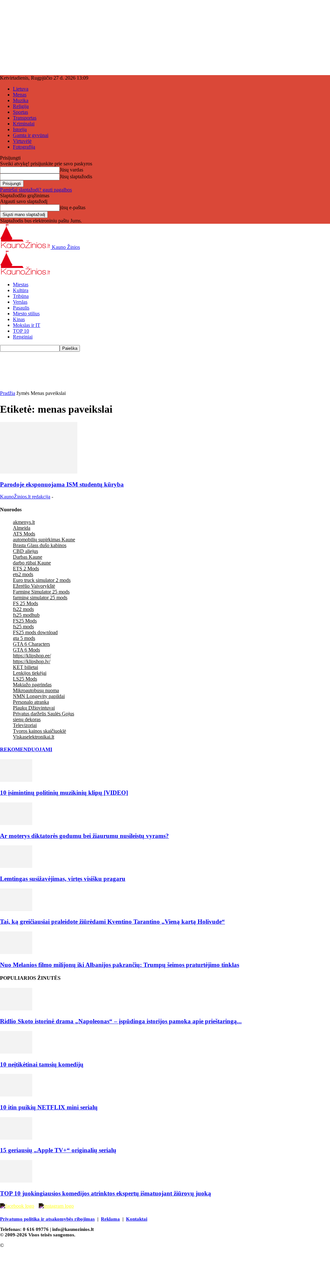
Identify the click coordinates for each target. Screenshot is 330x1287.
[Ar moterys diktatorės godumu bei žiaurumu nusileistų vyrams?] (16, 823)
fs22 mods (23, 609)
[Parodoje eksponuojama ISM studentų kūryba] (38, 472)
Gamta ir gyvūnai (30, 135)
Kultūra (20, 290)
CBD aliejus (25, 551)
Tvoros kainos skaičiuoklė (39, 731)
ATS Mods (24, 533)
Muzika (20, 100)
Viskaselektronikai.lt (33, 737)
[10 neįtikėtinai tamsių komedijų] (16, 1052)
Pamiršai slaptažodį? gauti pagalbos (36, 189)
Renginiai (23, 336)
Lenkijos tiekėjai (29, 673)
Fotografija (24, 147)
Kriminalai (23, 123)
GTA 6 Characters (31, 644)
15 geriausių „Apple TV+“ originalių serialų (58, 1150)
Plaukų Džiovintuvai (34, 708)
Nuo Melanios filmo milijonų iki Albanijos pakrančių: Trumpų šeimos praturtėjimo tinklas (119, 964)
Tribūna (21, 296)
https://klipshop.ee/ (32, 655)
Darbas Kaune (27, 557)
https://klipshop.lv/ (31, 661)
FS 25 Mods (25, 603)
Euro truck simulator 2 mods (42, 580)
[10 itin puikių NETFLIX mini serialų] (16, 1094)
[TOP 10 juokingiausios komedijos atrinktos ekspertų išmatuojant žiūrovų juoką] (16, 1181)
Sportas (20, 112)
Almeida (21, 528)
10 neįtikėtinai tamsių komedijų (41, 1064)
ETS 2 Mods (26, 568)
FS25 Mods (25, 621)
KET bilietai (25, 667)
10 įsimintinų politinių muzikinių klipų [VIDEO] (64, 792)
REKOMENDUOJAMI (26, 749)
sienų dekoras (27, 719)
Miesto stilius (26, 313)
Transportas (24, 118)
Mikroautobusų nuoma (36, 690)
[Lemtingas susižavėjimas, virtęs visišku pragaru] (16, 866)
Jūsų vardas (71, 169)
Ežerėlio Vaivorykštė (34, 586)
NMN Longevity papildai (39, 696)
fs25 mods (23, 626)
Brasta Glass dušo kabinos (39, 545)
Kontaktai (136, 1219)
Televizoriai (25, 725)
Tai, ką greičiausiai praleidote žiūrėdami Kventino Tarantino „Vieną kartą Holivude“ (112, 921)
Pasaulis (21, 307)
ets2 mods (23, 574)
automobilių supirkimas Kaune (44, 539)
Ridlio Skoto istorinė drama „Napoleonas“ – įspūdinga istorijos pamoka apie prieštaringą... (121, 1021)
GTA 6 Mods (26, 650)
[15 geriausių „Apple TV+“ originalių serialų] (16, 1138)
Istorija (20, 129)
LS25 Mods (25, 679)
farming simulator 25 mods (40, 597)
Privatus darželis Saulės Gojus (43, 713)
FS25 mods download (35, 632)
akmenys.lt (24, 522)
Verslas (20, 302)
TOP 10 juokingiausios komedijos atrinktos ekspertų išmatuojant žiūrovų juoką (105, 1193)
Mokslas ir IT (26, 325)
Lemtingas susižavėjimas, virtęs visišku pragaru (62, 878)
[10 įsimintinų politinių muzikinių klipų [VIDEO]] (16, 780)
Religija (21, 106)
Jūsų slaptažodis (76, 176)
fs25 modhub (26, 615)
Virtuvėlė (22, 141)
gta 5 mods (24, 638)
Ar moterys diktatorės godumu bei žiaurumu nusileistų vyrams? (84, 835)
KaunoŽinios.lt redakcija (25, 496)
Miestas (20, 284)
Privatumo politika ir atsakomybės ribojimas (47, 1219)
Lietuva (20, 89)
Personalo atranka (31, 702)
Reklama (110, 1219)
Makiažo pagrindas (32, 684)
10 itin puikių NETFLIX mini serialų (49, 1107)
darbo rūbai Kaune (32, 562)
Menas (19, 94)
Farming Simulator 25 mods (41, 591)
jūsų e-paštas (72, 207)
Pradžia (7, 393)
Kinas (19, 319)
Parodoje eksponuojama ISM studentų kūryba (62, 484)
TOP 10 (21, 331)
